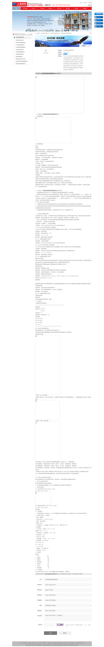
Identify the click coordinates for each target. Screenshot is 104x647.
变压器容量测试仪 (20, 54)
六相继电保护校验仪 (47, 645)
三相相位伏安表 (31, 645)
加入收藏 (90, 2)
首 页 (21, 643)
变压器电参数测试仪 (20, 51)
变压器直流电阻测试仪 (21, 42)
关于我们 (25, 643)
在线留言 (76, 8)
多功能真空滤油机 (72, 645)
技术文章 (59, 8)
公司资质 (42, 8)
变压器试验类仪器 (20, 37)
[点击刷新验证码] (60, 624)
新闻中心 (51, 8)
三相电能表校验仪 (38, 645)
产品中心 (34, 8)
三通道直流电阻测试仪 (21, 47)
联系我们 (85, 8)
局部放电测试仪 (19, 56)
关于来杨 (25, 8)
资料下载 (68, 8)
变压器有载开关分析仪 (21, 59)
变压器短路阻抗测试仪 (21, 63)
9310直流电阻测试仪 (20, 44)
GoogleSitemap (67, 643)
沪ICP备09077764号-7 (79, 643)
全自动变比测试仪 (20, 49)
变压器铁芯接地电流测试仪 (22, 61)
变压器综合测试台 (20, 40)
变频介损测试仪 (64, 645)
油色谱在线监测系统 (56, 645)
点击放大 (47, 53)
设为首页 (85, 2)
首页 (81, 2)
